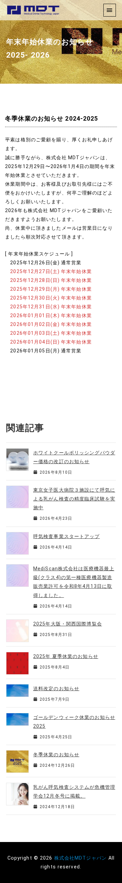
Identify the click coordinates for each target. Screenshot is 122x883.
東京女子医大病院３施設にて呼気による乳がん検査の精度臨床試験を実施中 (74, 498)
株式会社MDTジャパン (80, 858)
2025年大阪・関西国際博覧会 (67, 624)
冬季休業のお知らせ (56, 754)
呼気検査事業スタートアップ (66, 536)
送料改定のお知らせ (56, 688)
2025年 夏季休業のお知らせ (65, 656)
